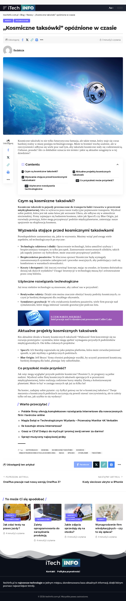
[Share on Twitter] (27, 39)
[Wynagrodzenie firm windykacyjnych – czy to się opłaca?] (109, 512)
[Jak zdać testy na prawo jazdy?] (17, 512)
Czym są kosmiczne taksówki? (41, 171)
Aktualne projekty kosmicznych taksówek (92, 173)
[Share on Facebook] (22, 39)
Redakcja (19, 50)
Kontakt (50, 571)
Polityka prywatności (68, 571)
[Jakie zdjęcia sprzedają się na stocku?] (78, 512)
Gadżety (10, 515)
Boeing (44, 450)
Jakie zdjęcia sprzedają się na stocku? (75, 528)
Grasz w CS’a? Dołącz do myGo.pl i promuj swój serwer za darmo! (62, 431)
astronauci (32, 450)
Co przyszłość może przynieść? (97, 180)
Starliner (83, 453)
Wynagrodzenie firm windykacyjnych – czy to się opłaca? (109, 528)
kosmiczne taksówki (62, 450)
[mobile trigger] (5, 8)
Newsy (8, 21)
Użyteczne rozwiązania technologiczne (40, 187)
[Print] (37, 39)
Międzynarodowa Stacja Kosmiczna (37, 453)
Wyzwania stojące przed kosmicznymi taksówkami (44, 179)
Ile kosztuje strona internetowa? (41, 425)
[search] (105, 7)
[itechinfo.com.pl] (21, 8)
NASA (61, 453)
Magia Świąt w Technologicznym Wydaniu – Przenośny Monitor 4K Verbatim (69, 420)
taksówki (96, 453)
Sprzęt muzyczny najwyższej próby (43, 436)
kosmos (80, 450)
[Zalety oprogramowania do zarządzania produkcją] (47, 512)
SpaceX (71, 453)
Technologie (22, 21)
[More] (41, 39)
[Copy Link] (32, 39)
